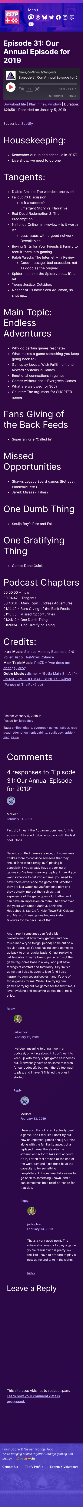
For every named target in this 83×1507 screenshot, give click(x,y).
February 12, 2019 (26, 1037)
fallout (64, 727)
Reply (11, 1008)
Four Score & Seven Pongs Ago (27, 1449)
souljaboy (56, 732)
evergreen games (46, 727)
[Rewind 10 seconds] (21, 89)
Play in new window (45, 104)
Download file (14, 104)
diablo (27, 727)
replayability (38, 732)
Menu (33, 10)
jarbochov (26, 720)
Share (73, 96)
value (15, 737)
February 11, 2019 (19, 819)
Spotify (27, 123)
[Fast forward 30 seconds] (37, 89)
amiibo (16, 727)
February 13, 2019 (33, 1118)
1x (29, 89)
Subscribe (56, 96)
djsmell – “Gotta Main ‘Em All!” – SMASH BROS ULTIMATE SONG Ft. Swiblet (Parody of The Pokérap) (40, 679)
